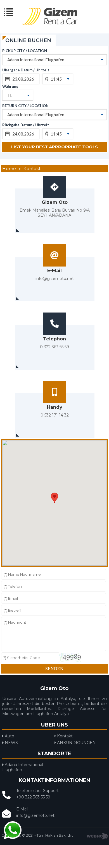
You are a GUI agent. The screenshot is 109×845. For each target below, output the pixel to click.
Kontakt (64, 736)
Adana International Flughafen (22, 767)
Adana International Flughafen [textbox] (35, 59)
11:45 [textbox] (56, 78)
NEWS (11, 742)
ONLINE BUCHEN (28, 40)
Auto (9, 736)
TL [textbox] (9, 95)
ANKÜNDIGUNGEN (76, 742)
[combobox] (54, 59)
